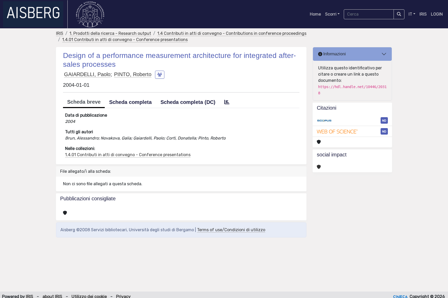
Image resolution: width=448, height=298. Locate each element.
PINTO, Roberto (132, 74)
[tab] (227, 102)
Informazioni (334, 54)
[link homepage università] (90, 14)
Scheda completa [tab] (130, 102)
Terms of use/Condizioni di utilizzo (231, 229)
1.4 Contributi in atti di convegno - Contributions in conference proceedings (231, 33)
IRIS (423, 14)
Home (315, 14)
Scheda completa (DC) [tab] (187, 102)
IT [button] (410, 14)
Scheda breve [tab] (84, 102)
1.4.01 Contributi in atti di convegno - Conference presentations (125, 39)
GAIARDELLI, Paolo (87, 74)
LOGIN (437, 14)
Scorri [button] (331, 14)
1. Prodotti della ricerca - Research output (110, 33)
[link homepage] (35, 14)
